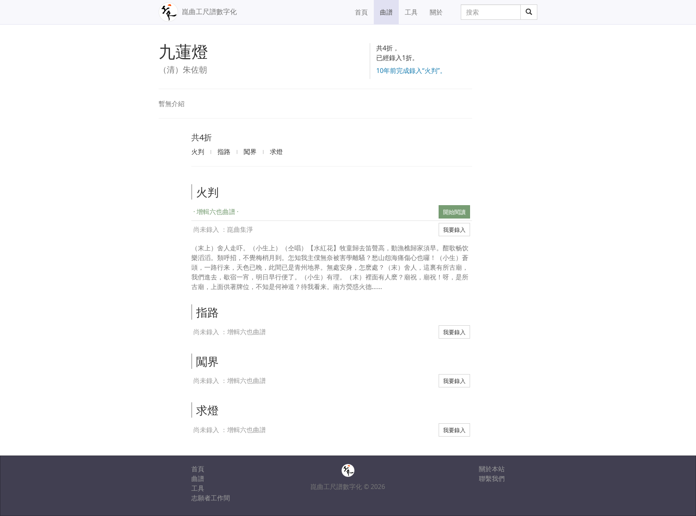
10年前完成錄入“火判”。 (411, 70)
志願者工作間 (210, 497)
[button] (314, 211)
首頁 (361, 12)
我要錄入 (454, 229)
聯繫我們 (492, 478)
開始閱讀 (454, 212)
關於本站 (492, 468)
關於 (436, 12)
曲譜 (386, 12)
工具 (411, 12)
